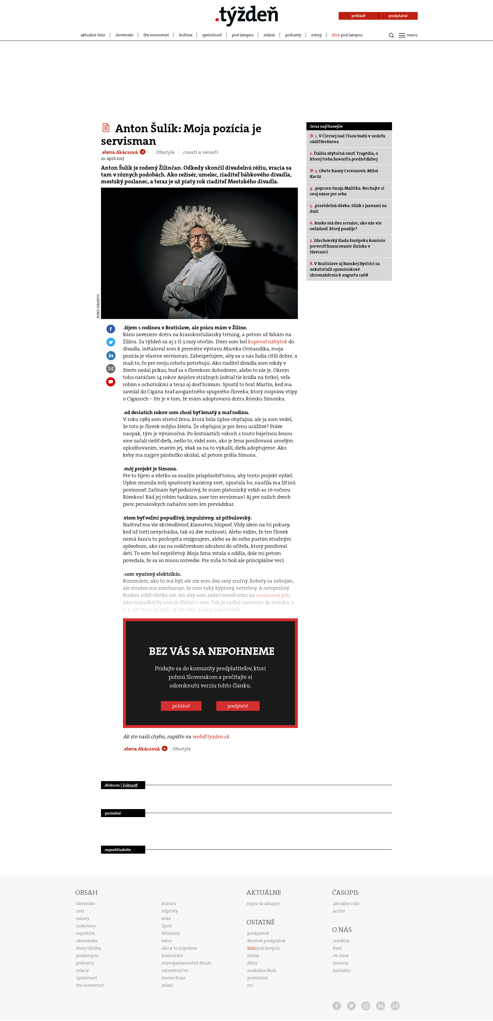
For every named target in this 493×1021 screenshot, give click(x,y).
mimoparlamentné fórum (186, 963)
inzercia (340, 963)
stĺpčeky (170, 911)
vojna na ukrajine (263, 903)
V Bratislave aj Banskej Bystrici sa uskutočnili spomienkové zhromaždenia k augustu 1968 (345, 269)
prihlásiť (181, 706)
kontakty (341, 970)
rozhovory (86, 926)
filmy (252, 963)
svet (80, 911)
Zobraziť (130, 785)
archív (339, 911)
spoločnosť (212, 34)
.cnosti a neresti (200, 152)
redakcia (341, 941)
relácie (269, 34)
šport (167, 926)
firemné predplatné (266, 941)
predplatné (258, 933)
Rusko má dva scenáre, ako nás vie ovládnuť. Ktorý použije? (346, 226)
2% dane (341, 955)
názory (82, 918)
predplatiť (238, 706)
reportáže (85, 933)
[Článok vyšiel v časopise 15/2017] (107, 128)
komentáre (172, 955)
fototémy (171, 933)
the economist (156, 34)
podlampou (87, 955)
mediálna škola (261, 970)
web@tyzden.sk (210, 736)
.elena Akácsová (120, 152)
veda (166, 918)
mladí (167, 985)
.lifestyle (165, 152)
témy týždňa (88, 948)
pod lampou (243, 34)
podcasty (293, 34)
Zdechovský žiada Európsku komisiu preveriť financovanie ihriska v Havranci (347, 246)
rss (250, 985)
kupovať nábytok (267, 341)
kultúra (185, 34)
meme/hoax (173, 978)
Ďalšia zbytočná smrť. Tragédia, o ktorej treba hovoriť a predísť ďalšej (344, 156)
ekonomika (87, 941)
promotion (257, 978)
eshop (316, 34)
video (166, 941)
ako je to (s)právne (179, 948)
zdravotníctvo (175, 970)
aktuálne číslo (93, 34)
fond (337, 948)
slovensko (125, 34)
